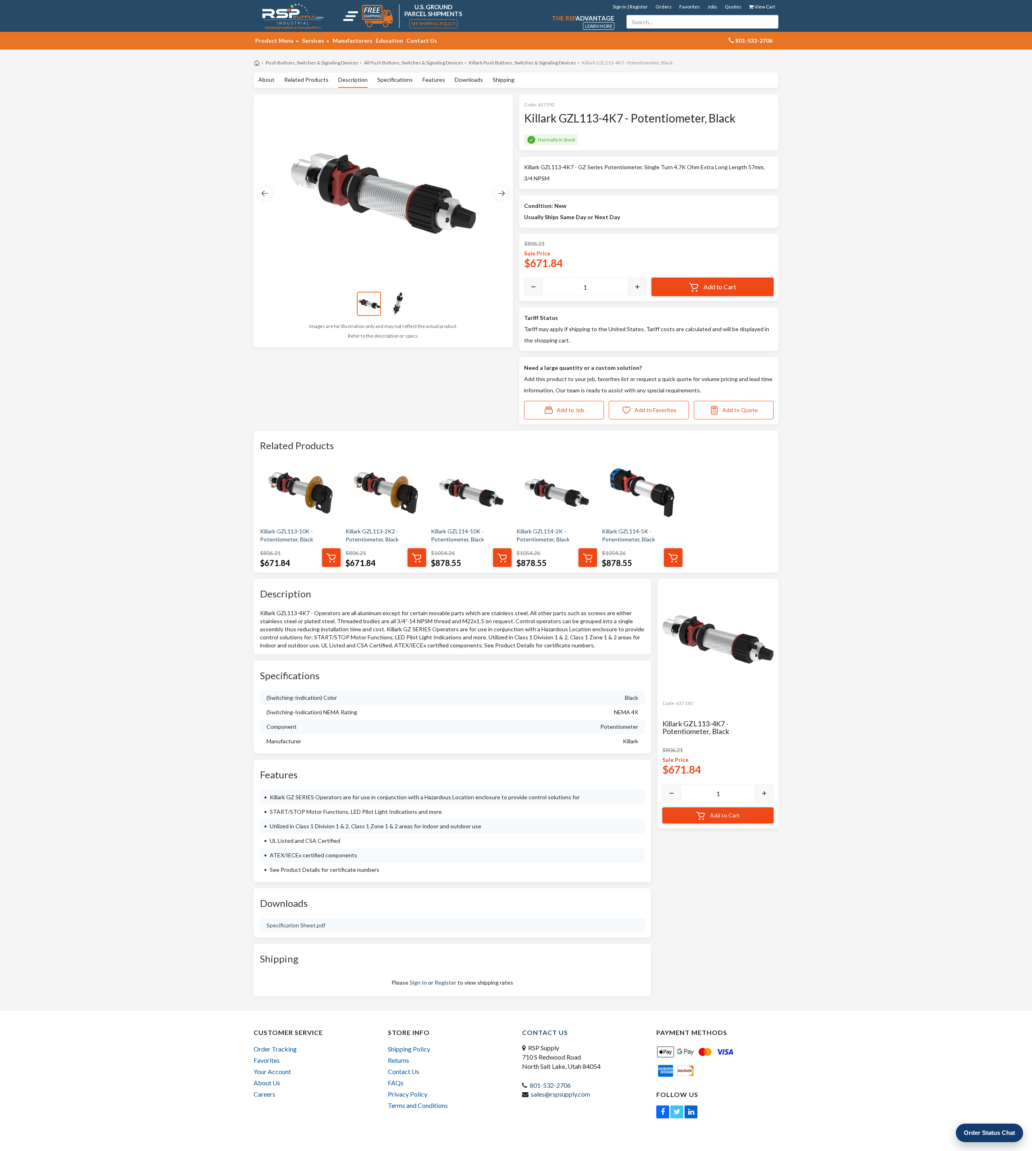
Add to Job (570, 409)
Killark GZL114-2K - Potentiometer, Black (543, 535)
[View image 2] (398, 304)
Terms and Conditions (418, 1105)
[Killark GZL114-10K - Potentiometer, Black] (471, 492)
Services (313, 40)
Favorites (689, 7)
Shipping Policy (409, 1049)
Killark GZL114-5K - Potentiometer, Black (628, 535)
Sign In (418, 982)
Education (389, 40)
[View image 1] (369, 304)
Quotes (733, 7)
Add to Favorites (655, 409)
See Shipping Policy (433, 23)
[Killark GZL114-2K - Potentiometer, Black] (556, 492)
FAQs (396, 1083)
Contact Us (421, 40)
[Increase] (637, 287)
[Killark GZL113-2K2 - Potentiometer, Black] (386, 492)
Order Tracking (275, 1049)
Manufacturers (352, 40)
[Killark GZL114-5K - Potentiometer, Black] (642, 492)
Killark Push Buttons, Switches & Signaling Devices (522, 63)
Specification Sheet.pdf (295, 925)
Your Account (272, 1071)
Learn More (598, 26)
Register (445, 982)
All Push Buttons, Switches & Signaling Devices (413, 63)
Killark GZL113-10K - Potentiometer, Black (286, 535)
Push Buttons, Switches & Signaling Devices (312, 63)
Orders (663, 7)
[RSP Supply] (293, 16)
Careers (264, 1094)
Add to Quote (740, 409)
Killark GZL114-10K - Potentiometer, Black (457, 535)
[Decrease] (533, 287)
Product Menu (275, 40)
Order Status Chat (989, 1132)
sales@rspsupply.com (560, 1094)
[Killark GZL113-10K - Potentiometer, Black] (300, 492)
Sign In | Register (630, 7)
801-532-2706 (550, 1085)
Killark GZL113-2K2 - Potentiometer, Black (372, 535)
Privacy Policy (407, 1094)
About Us (267, 1083)
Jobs (712, 7)
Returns (398, 1060)
